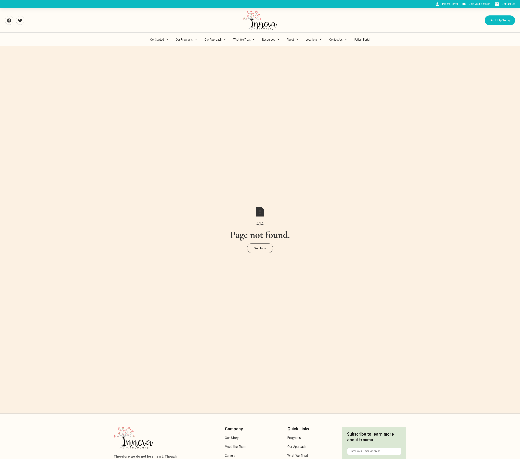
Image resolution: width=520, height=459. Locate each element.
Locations (311, 39)
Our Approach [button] (213, 39)
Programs (294, 438)
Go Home (260, 248)
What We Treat (241, 39)
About (290, 39)
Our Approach (296, 447)
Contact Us (336, 39)
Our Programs (184, 39)
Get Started (157, 39)
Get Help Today (500, 20)
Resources (268, 39)
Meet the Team (235, 447)
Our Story (231, 438)
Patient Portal (362, 39)
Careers (230, 456)
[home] (260, 20)
